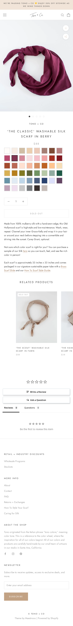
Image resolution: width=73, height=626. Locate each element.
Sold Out (36, 213)
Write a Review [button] (38, 391)
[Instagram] (13, 553)
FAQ (6, 496)
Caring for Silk (11, 513)
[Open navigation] (4, 15)
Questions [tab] (29, 407)
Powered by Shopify (48, 618)
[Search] (62, 14)
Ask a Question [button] (38, 400)
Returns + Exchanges (14, 502)
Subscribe (16, 596)
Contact (8, 491)
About (7, 485)
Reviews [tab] (8, 407)
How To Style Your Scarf (16, 507)
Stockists (8, 466)
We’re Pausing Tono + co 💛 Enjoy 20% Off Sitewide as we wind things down (36, 4)
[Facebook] (5, 553)
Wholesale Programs (14, 461)
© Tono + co (36, 613)
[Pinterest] (21, 553)
